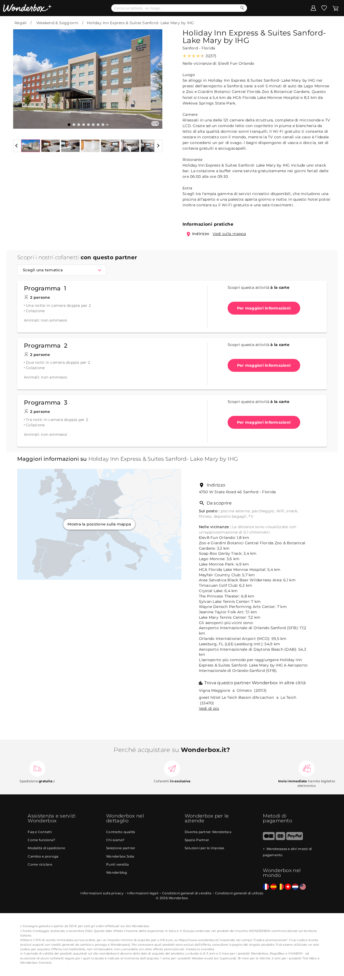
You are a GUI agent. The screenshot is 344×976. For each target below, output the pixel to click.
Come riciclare (40, 864)
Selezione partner (120, 848)
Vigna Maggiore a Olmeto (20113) (233, 690)
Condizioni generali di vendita (187, 893)
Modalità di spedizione (46, 848)
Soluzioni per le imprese (204, 848)
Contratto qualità (120, 832)
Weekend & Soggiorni (57, 22)
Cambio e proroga (43, 856)
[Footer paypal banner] (294, 839)
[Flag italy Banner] (273, 887)
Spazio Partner (197, 840)
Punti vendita (117, 864)
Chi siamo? (115, 840)
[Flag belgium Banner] (281, 887)
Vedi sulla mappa (229, 233)
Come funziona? (41, 840)
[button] (20, 75)
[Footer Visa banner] (268, 839)
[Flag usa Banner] (303, 887)
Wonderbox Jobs (120, 856)
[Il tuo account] (313, 7)
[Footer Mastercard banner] (280, 839)
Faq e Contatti (40, 832)
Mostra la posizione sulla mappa (99, 524)
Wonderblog (116, 872)
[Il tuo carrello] (335, 7)
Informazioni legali (142, 893)
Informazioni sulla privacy (102, 893)
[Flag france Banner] (266, 887)
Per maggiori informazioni (264, 308)
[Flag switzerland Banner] (288, 887)
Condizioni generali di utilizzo (239, 893)
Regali (21, 22)
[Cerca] (242, 8)
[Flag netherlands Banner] (295, 887)
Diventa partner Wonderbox (208, 832)
